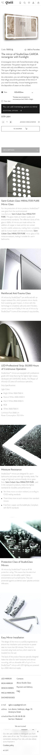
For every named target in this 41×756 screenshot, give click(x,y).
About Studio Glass (24, 683)
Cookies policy (8, 745)
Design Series (7, 688)
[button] (24, 92)
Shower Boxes (8, 698)
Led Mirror (6, 679)
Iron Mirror (7, 684)
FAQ (18, 691)
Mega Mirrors (7, 693)
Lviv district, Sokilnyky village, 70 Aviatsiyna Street (20, 710)
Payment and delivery (25, 687)
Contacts (20, 679)
